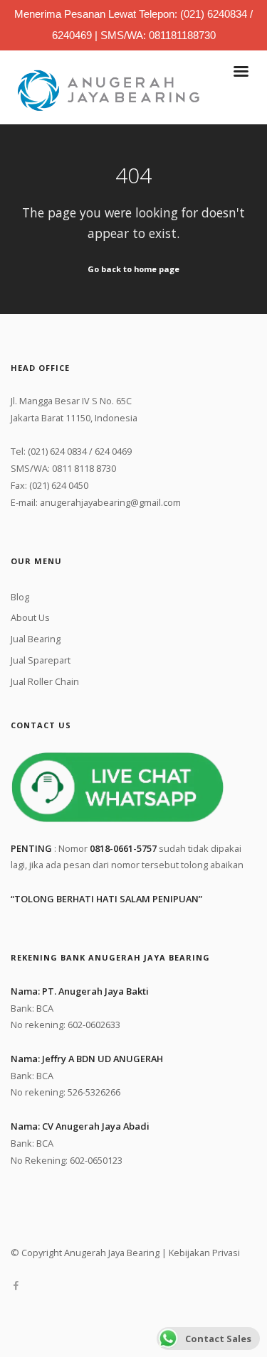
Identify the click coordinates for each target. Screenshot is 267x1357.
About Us (30, 617)
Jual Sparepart (40, 660)
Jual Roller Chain (45, 681)
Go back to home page (133, 269)
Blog (20, 596)
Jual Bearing (36, 638)
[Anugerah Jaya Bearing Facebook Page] (16, 1286)
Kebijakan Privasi (204, 1252)
